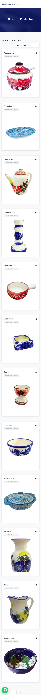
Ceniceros (8, 319)
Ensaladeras (9, 478)
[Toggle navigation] (37, 4)
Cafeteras (8, 159)
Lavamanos (9, 638)
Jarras (6, 585)
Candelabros (9, 212)
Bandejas (8, 106)
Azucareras (9, 53)
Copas (6, 372)
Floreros (7, 531)
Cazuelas (8, 265)
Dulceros (8, 425)
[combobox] (27, 45)
